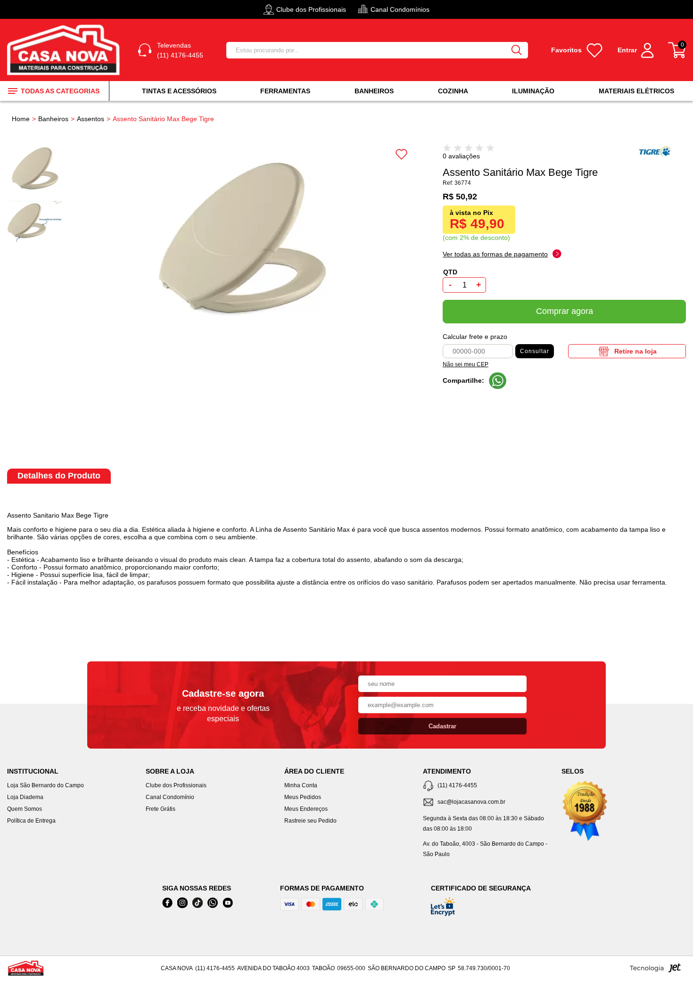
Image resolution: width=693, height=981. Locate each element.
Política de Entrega (31, 820)
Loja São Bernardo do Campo (45, 785)
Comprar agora (564, 311)
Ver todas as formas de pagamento (495, 254)
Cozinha (453, 91)
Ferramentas (285, 91)
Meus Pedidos (302, 797)
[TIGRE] (659, 158)
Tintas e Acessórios (179, 91)
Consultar (534, 351)
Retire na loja (635, 351)
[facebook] (167, 903)
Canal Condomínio (170, 797)
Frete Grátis (160, 809)
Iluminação (533, 91)
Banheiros (374, 91)
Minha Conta (300, 785)
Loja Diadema (25, 797)
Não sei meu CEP (465, 364)
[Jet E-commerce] (655, 970)
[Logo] (65, 50)
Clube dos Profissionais (176, 785)
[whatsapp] (212, 903)
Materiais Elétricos (636, 91)
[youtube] (228, 903)
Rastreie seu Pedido (310, 820)
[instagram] (182, 903)
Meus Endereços (306, 809)
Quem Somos (24, 809)
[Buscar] (516, 50)
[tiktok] (197, 903)
